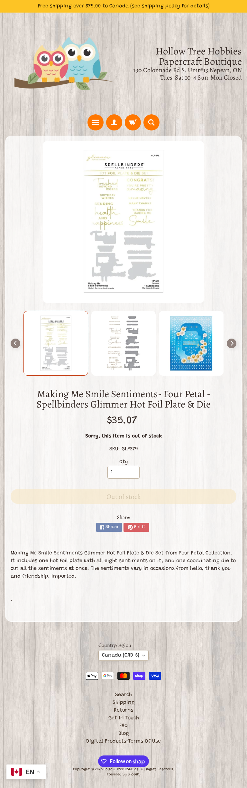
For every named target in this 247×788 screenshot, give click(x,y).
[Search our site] (151, 122)
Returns (123, 710)
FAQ (123, 725)
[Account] (114, 122)
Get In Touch (123, 718)
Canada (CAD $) (120, 655)
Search (123, 694)
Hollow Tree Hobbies (121, 769)
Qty (123, 462)
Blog (123, 733)
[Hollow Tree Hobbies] (64, 63)
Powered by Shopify (124, 774)
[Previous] (15, 343)
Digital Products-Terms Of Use (123, 741)
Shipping (124, 702)
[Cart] (133, 122)
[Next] (231, 343)
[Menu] (95, 122)
